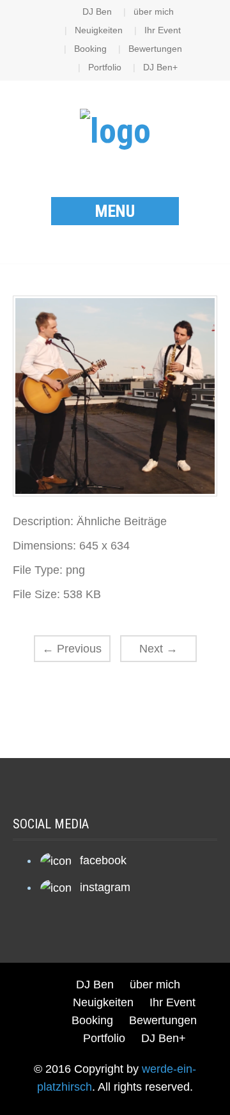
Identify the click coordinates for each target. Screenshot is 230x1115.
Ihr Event (162, 30)
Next (158, 648)
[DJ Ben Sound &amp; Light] (115, 130)
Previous (72, 648)
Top (219, 1104)
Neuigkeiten (99, 30)
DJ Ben (97, 11)
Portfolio (104, 67)
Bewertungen (155, 48)
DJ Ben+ (160, 67)
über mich (154, 11)
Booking (90, 48)
